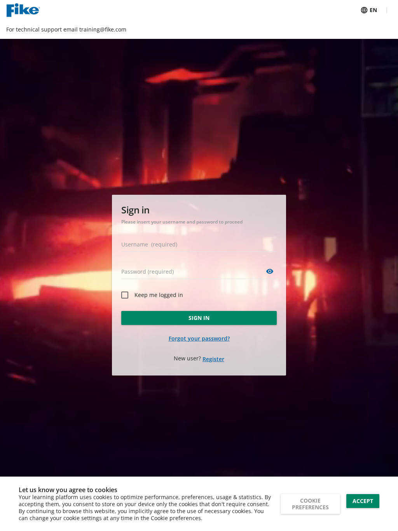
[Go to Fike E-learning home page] (23, 10)
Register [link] (213, 359)
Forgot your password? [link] (199, 338)
